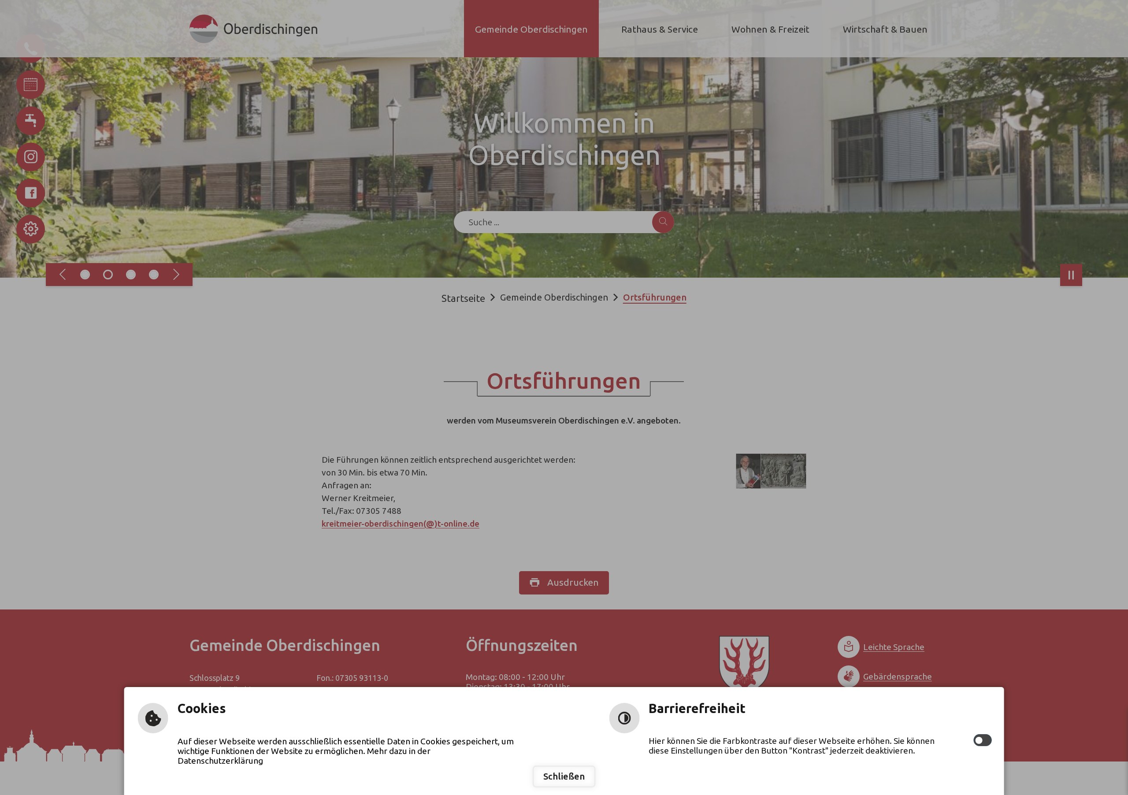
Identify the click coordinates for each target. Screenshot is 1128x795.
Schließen (564, 776)
